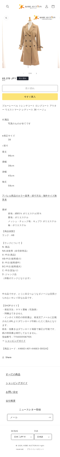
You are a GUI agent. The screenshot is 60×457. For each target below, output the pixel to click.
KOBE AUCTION (30, 446)
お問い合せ (12, 391)
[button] (7, 6)
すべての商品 (13, 374)
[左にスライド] (23, 73)
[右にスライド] (36, 73)
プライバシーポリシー (35, 449)
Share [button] (9, 357)
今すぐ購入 (30, 96)
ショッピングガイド (15, 340)
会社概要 (10, 400)
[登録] (49, 417)
